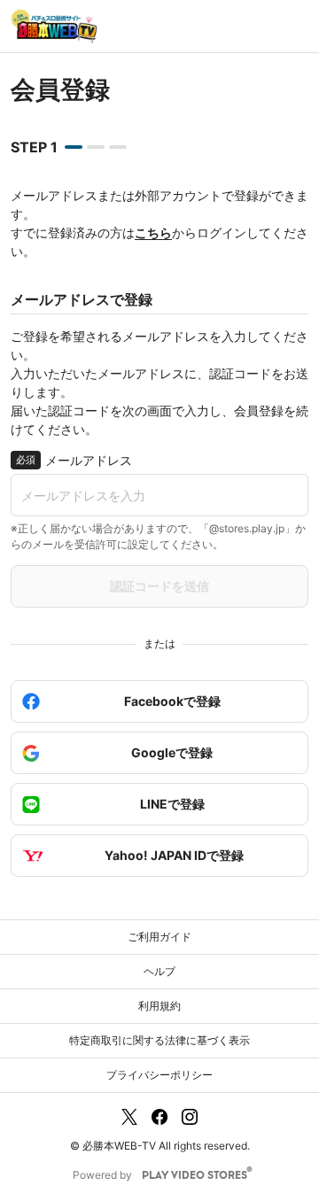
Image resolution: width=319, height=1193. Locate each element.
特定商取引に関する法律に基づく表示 (159, 1040)
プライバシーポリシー (159, 1074)
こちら (153, 232)
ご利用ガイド (159, 936)
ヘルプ (159, 971)
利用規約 (159, 1005)
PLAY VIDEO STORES (194, 1175)
